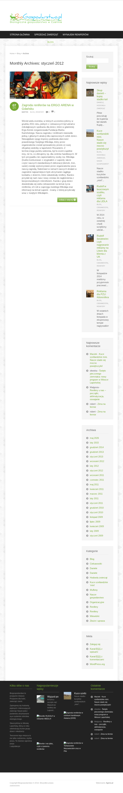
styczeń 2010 (96, 512)
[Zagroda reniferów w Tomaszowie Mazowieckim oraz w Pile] (73, 751)
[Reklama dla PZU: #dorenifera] (90, 296)
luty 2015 (94, 442)
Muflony (94, 590)
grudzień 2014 (97, 447)
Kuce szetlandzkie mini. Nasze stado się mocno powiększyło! (98, 360)
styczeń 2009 (96, 535)
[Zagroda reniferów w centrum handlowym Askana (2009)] (73, 718)
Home (12, 53)
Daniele (100, 102)
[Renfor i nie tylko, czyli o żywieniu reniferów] (46, 749)
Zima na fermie (107, 734)
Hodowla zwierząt (98, 577)
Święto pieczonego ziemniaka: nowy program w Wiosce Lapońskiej (99, 376)
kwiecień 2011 (97, 489)
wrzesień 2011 (97, 475)
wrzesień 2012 (97, 461)
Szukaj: (90, 56)
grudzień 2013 (97, 452)
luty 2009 (94, 531)
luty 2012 (94, 466)
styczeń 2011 (96, 503)
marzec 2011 (96, 493)
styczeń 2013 (96, 456)
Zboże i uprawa (97, 620)
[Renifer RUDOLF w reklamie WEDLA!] (46, 719)
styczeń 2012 (96, 470)
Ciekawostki (102, 207)
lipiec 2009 (95, 521)
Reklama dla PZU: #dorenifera (103, 294)
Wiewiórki (94, 616)
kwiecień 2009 (97, 526)
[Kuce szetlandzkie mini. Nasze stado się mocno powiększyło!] (90, 136)
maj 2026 (94, 438)
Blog (19, 53)
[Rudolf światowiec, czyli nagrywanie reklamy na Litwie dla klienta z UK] (90, 241)
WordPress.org (97, 664)
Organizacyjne (97, 602)
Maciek (93, 354)
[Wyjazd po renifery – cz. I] (40, 702)
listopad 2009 (96, 517)
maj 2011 (94, 484)
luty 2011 (94, 498)
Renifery (40, 112)
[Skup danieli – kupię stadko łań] (90, 95)
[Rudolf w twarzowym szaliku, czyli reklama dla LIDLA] (90, 191)
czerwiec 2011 (97, 480)
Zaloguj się (95, 644)
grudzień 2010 (97, 507)
